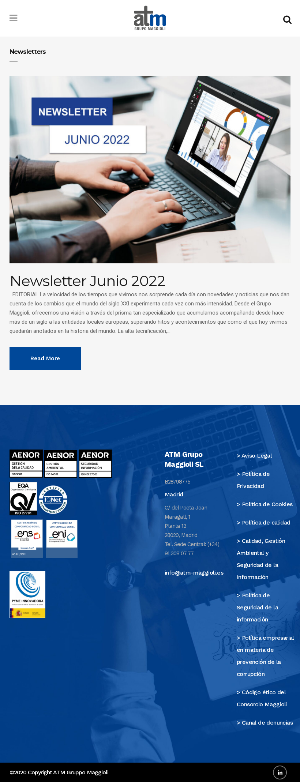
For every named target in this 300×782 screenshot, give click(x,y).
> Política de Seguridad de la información (257, 607)
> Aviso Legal (254, 455)
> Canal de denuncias (265, 722)
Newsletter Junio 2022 (87, 281)
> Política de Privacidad (253, 479)
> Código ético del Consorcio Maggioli (262, 698)
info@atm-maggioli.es (194, 572)
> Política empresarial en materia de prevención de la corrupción (265, 655)
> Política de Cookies (264, 504)
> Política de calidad (263, 522)
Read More (45, 358)
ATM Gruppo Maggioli (80, 772)
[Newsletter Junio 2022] (150, 169)
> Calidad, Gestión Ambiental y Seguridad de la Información (261, 558)
